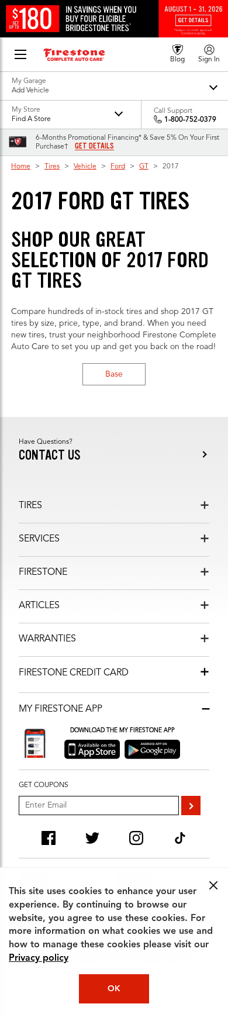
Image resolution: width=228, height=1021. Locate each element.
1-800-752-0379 (190, 119)
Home (20, 166)
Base (114, 374)
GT (143, 166)
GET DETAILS (94, 146)
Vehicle (85, 166)
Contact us (50, 455)
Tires (52, 166)
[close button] (213, 885)
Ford (117, 166)
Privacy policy (38, 958)
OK (114, 989)
